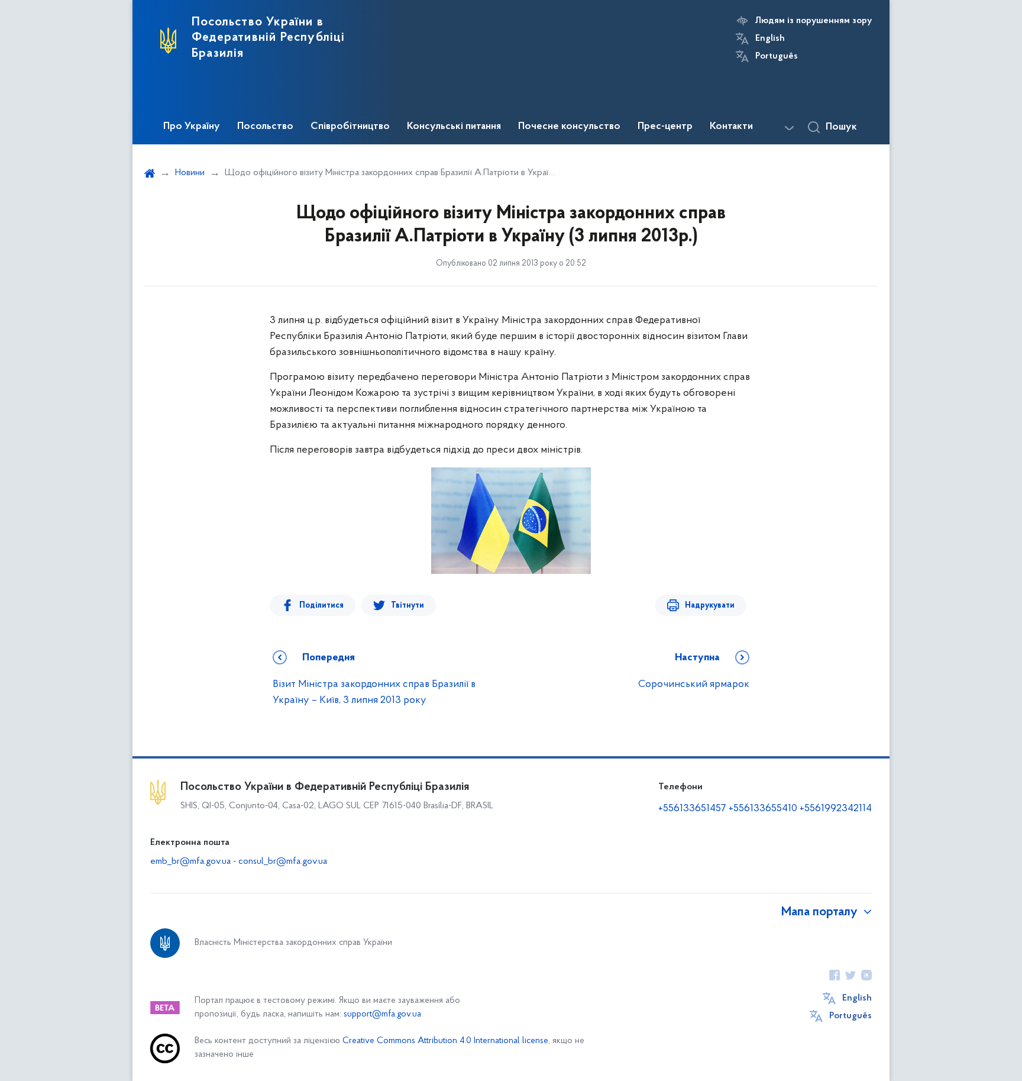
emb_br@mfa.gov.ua (190, 861)
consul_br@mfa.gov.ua (282, 861)
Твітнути (407, 605)
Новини (190, 173)
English (770, 38)
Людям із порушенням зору (813, 20)
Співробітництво (350, 126)
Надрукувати (710, 605)
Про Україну (191, 126)
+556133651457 (692, 809)
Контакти (731, 126)
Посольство (265, 126)
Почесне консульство (569, 126)
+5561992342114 (836, 809)
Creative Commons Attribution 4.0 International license (445, 1041)
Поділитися (321, 605)
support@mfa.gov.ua (382, 1014)
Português (776, 56)
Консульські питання (454, 126)
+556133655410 (763, 809)
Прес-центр (665, 126)
